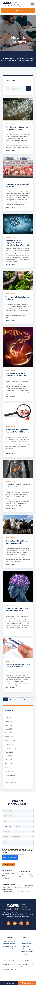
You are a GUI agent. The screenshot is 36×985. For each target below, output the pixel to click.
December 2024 (10, 783)
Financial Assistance (9, 969)
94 (24, 699)
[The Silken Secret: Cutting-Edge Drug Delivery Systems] (18, 109)
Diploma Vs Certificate (9, 946)
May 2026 (8, 729)
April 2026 (8, 733)
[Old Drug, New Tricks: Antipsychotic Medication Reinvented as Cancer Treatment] (18, 224)
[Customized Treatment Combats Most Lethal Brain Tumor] (18, 586)
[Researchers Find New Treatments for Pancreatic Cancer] (18, 469)
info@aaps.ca (26, 891)
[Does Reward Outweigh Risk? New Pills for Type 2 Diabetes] (18, 648)
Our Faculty (26, 949)
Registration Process (9, 964)
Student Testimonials (26, 951)
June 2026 (8, 725)
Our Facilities (26, 946)
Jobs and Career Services (26, 964)
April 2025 (8, 767)
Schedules (9, 967)
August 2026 (9, 717)
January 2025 (9, 779)
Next (30, 699)
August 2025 (9, 752)
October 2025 (9, 744)
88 (28, 697)
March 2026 (9, 737)
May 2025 (8, 763)
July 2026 (8, 721)
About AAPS (26, 941)
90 (10, 699)
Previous (8, 697)
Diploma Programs (9, 941)
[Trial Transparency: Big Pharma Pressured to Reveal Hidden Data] (18, 413)
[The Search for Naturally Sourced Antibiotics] (18, 280)
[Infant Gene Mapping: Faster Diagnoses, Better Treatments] (18, 347)
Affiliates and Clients (26, 967)
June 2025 (8, 760)
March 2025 (9, 771)
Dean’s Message (26, 943)
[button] (32, 4)
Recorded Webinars (9, 949)
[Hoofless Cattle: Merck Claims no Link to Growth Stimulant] (18, 524)
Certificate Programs (9, 943)
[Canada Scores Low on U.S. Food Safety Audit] (18, 167)
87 (24, 697)
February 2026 (10, 740)
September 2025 (10, 748)
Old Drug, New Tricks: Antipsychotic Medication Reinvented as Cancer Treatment (17, 243)
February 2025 (10, 775)
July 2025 (8, 756)
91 (15, 699)
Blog (26, 954)
